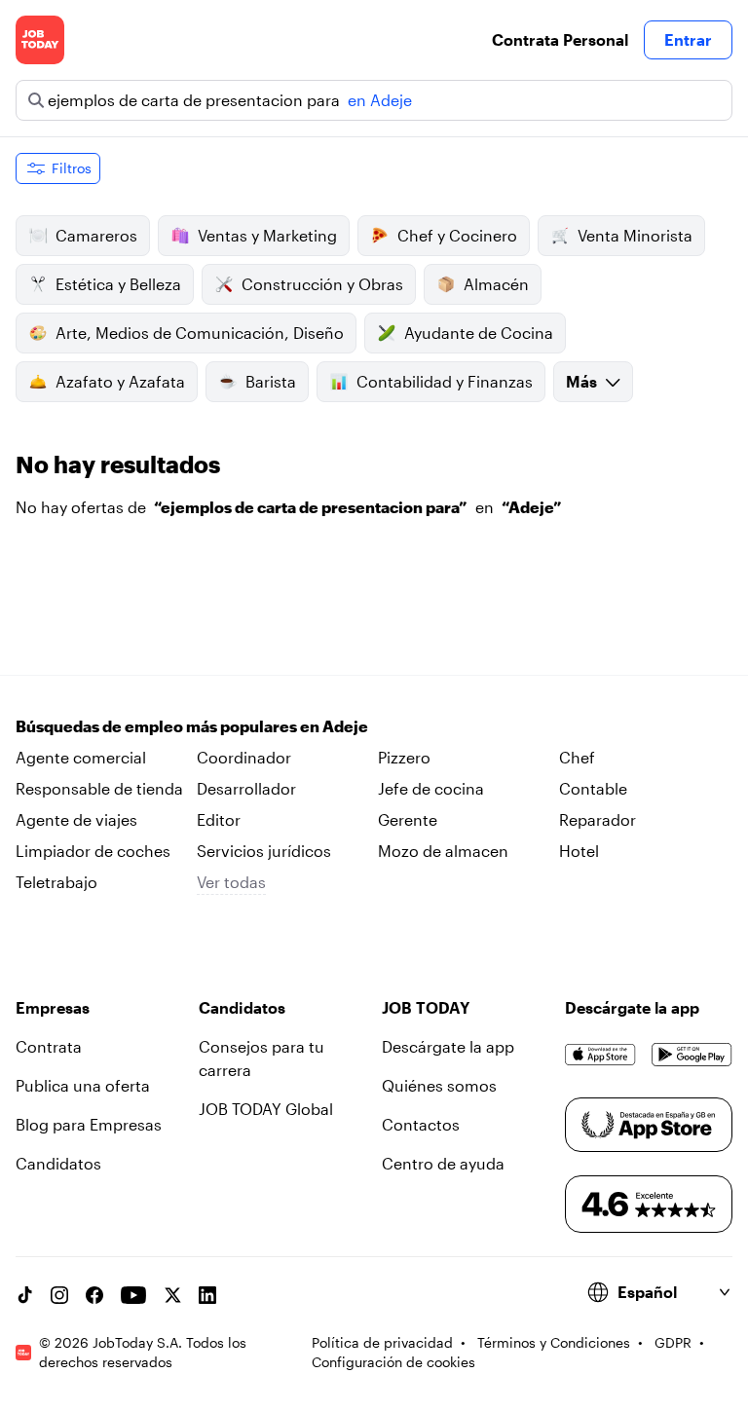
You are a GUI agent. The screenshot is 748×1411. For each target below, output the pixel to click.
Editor (219, 819)
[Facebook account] (94, 1295)
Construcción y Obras (322, 284)
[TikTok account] (24, 1295)
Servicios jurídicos (264, 850)
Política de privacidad (382, 1342)
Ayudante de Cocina (478, 332)
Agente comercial (81, 757)
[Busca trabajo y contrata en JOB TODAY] (40, 40)
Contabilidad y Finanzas (444, 381)
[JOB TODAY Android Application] (692, 1054)
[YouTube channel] (133, 1295)
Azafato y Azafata (120, 381)
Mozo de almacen (443, 850)
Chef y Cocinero (457, 235)
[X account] (172, 1295)
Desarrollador (246, 788)
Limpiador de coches (93, 850)
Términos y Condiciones (553, 1342)
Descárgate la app (448, 1046)
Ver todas (231, 882)
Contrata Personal (560, 39)
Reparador (597, 819)
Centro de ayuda (443, 1163)
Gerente (407, 819)
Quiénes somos (439, 1085)
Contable (593, 788)
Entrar (688, 39)
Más (581, 381)
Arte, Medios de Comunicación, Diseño (200, 332)
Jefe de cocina (431, 788)
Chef (577, 757)
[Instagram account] (59, 1295)
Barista (270, 381)
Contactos (421, 1124)
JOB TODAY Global (266, 1108)
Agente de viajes (76, 819)
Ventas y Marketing (267, 235)
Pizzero (404, 757)
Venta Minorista (635, 235)
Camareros (96, 235)
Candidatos (58, 1163)
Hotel (579, 850)
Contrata (49, 1046)
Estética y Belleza (118, 284)
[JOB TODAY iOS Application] (600, 1054)
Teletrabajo (56, 882)
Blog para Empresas (89, 1124)
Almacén (496, 284)
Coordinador (244, 757)
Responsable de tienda (99, 788)
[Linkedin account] (207, 1295)
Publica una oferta (83, 1085)
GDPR (673, 1342)
